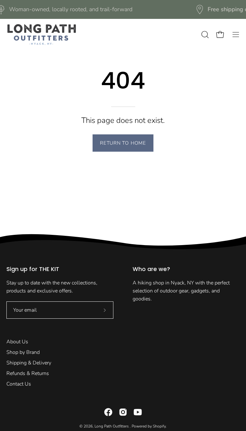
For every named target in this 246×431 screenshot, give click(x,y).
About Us (17, 341)
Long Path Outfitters (112, 426)
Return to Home (123, 143)
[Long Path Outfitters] (41, 34)
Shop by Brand (23, 352)
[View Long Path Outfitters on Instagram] (123, 412)
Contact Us (18, 383)
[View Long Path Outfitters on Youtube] (138, 412)
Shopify (159, 426)
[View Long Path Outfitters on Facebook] (108, 412)
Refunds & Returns (27, 373)
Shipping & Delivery (28, 362)
